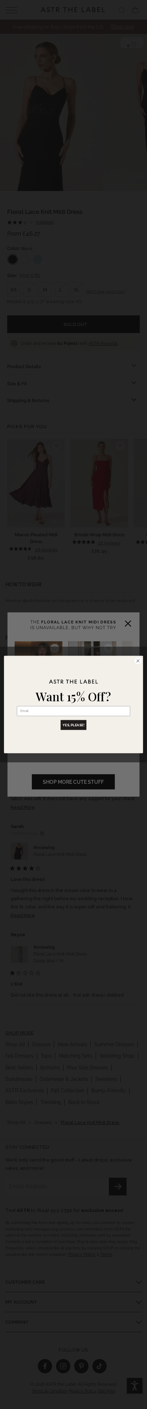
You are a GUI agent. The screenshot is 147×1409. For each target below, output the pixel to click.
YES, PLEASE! (73, 725)
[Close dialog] (138, 660)
